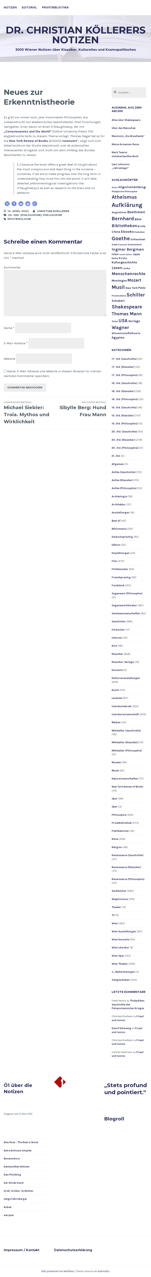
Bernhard (123, 219)
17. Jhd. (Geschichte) (124, 358)
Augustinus (119, 212)
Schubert (118, 301)
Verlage (134, 321)
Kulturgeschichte (124, 262)
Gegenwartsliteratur (124, 605)
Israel (122, 254)
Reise (115, 838)
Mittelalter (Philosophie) (127, 750)
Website (9, 359)
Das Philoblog (12, 1174)
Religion (117, 847)
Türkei (115, 321)
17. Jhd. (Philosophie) (125, 375)
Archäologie (119, 496)
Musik (115, 770)
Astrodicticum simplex (17, 1150)
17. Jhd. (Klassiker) (123, 366)
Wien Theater (120, 963)
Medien (116, 722)
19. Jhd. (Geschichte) (124, 407)
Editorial (29, 7)
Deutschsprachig (122, 536)
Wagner (120, 327)
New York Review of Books (28, 141)
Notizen (10, 7)
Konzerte (117, 670)
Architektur (119, 504)
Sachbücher (119, 890)
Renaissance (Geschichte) (127, 855)
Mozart (134, 280)
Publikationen (120, 830)
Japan (136, 254)
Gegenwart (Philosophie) (127, 593)
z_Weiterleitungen (123, 971)
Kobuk (7, 1207)
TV (113, 915)
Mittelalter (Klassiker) (125, 742)
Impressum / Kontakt (21, 1250)
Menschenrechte (128, 273)
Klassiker (117, 654)
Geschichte (118, 621)
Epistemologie (19, 218)
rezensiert (69, 141)
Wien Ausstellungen (124, 931)
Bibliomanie (119, 528)
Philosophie (52, 215)
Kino (114, 645)
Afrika (115, 187)
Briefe (141, 226)
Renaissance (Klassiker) (126, 867)
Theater (116, 907)
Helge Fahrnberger (15, 1198)
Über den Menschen (124, 128)
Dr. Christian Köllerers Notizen (75, 35)
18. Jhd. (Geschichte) (124, 383)
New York (131, 288)
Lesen (117, 268)
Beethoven (136, 212)
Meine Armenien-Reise (125, 144)
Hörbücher (118, 629)
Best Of (116, 520)
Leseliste (117, 698)
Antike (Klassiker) (122, 480)
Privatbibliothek (55, 7)
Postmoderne (119, 296)
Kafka (115, 258)
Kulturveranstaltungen (126, 678)
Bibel (138, 219)
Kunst (115, 690)
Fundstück (118, 585)
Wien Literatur (120, 947)
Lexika (126, 268)
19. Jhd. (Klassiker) (123, 415)
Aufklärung (127, 205)
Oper (115, 798)
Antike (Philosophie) (124, 488)
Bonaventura (12, 1158)
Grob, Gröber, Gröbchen (18, 1190)
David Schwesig (121, 1028)
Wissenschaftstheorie (126, 333)
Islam (115, 254)
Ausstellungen (120, 512)
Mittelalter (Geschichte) (126, 730)
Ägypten (118, 337)
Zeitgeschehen (121, 979)
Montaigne (119, 280)
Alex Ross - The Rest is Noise (21, 1142)
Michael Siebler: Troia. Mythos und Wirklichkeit (26, 412)
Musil (118, 287)
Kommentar (12, 267)
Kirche (123, 258)
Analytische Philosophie (124, 191)
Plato (141, 288)
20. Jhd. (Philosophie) (25, 215)
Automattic (104, 1271)
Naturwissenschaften (125, 778)
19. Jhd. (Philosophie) (125, 423)
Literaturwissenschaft (125, 714)
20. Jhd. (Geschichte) (124, 431)
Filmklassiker (120, 569)
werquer (9, 1215)
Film (114, 561)
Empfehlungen (121, 553)
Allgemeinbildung (132, 187)
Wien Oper (118, 955)
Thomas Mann (127, 313)
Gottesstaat (137, 239)
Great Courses (119, 244)
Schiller (135, 295)
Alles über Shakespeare (126, 120)
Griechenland (135, 244)
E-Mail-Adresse (16, 343)
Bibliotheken (124, 225)
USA (123, 320)
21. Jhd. (116, 455)
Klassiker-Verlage (123, 662)
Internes (117, 637)
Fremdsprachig (121, 577)
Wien (115, 923)
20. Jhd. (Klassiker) (123, 439)
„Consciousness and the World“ (27, 131)
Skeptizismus (120, 899)
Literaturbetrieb (121, 706)
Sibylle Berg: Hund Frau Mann (83, 409)
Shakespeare (127, 307)
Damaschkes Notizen (16, 1166)
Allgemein (118, 464)
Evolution (139, 232)
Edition (116, 544)
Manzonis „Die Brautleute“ (128, 136)
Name (9, 328)
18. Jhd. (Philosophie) (125, 399)
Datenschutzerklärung (73, 1250)
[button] (7, 203)
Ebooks (127, 231)
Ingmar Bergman (128, 249)
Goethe (121, 238)
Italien (129, 254)
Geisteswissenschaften (126, 613)
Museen (116, 762)
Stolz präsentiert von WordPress (57, 1271)
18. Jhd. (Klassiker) (123, 391)
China (116, 232)
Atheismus (124, 197)
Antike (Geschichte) (123, 472)
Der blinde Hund (13, 1182)
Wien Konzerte (120, 939)
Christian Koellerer (53, 211)
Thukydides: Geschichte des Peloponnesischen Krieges (128, 1004)
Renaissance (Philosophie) (128, 879)
